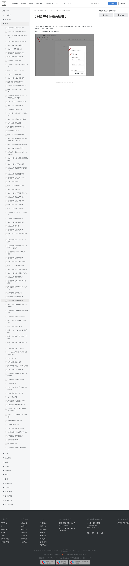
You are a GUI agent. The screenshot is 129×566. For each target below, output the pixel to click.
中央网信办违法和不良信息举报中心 (70, 558)
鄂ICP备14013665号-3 (52, 554)
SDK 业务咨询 (62, 530)
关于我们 (43, 523)
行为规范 (24, 542)
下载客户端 (5, 542)
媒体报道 (43, 539)
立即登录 (122, 3)
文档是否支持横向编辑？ (63, 10)
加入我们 (43, 545)
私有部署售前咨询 (92, 525)
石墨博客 (43, 532)
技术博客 (43, 536)
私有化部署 (49, 3)
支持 (69, 3)
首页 (35, 10)
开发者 (3, 532)
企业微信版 (5, 539)
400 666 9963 (93, 523)
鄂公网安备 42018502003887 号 (75, 554)
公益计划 (43, 542)
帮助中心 (43, 10)
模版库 (31, 3)
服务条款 (24, 536)
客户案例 (43, 529)
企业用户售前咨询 (63, 525)
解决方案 (39, 3)
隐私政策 (24, 539)
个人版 (23, 3)
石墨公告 (43, 526)
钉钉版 (3, 536)
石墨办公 (15, 3)
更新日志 (24, 529)
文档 (50, 10)
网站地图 (24, 532)
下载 (63, 3)
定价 (57, 3)
